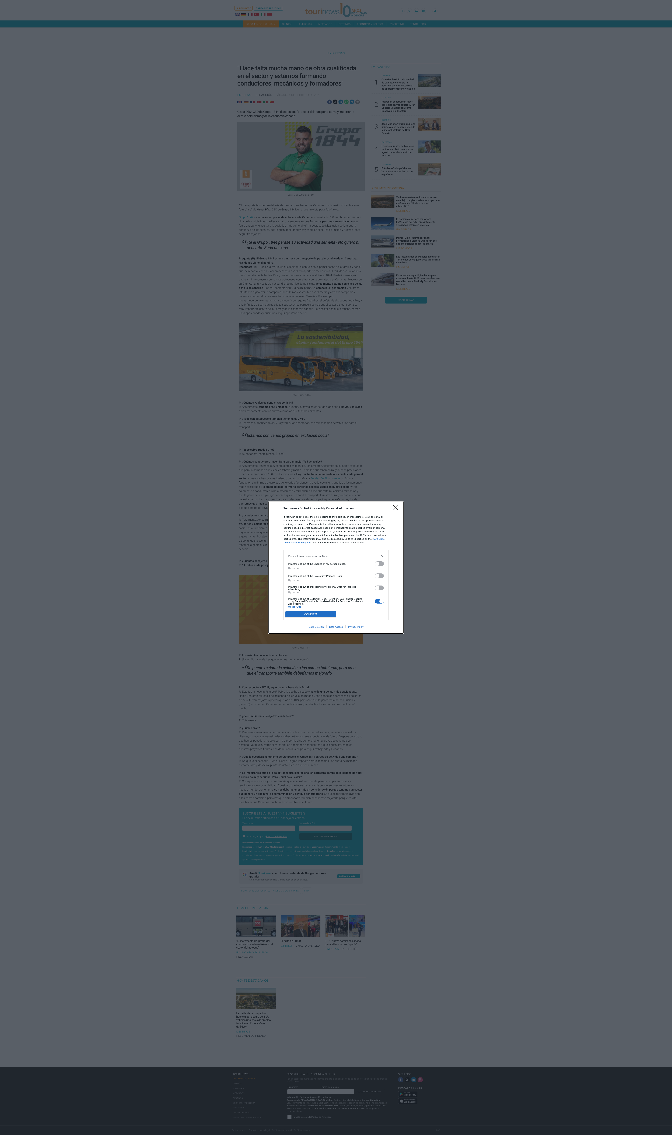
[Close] (396, 508)
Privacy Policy (355, 626)
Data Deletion (316, 626)
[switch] (379, 563)
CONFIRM (310, 614)
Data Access (336, 626)
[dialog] (336, 567)
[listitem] (336, 556)
